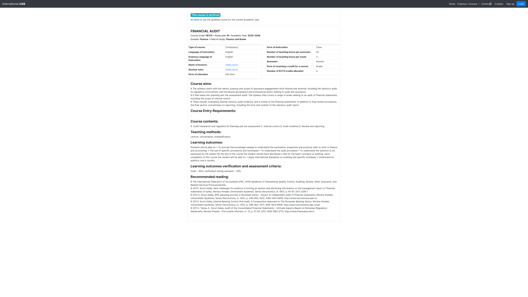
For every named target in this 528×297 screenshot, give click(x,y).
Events (485, 3)
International (13, 4)
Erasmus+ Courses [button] (467, 3)
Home (452, 3)
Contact (499, 3)
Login (521, 3)
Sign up (510, 3)
